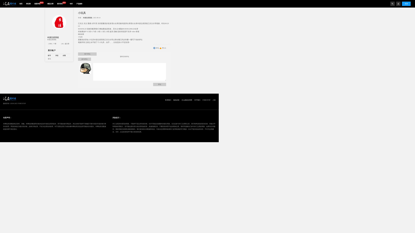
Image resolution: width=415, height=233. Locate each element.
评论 (157, 48)
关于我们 (197, 100)
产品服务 (79, 4)
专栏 (71, 4)
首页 (20, 4)
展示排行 (60, 4)
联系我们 (168, 100)
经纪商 (28, 4)
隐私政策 (176, 100)
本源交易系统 (53, 37)
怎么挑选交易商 (187, 100)
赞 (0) (164, 48)
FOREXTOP (206, 100)
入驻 (214, 100)
